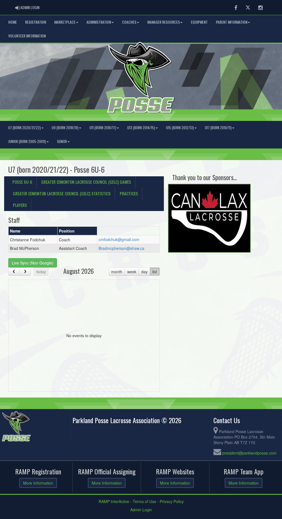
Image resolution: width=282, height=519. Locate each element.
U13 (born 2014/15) (141, 127)
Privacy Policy (172, 501)
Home (12, 22)
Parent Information (231, 22)
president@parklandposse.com (249, 453)
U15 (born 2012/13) (180, 127)
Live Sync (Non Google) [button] (32, 263)
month (116, 271)
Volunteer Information (27, 36)
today (41, 271)
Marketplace (64, 22)
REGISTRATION (35, 22)
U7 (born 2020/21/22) (24, 127)
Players (20, 205)
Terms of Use (144, 501)
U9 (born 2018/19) (65, 127)
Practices (129, 193)
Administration (98, 22)
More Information (38, 483)
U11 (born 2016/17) (103, 127)
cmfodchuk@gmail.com (119, 239)
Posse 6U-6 (22, 182)
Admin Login (141, 509)
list (154, 271)
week (131, 271)
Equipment (199, 22)
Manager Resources (163, 22)
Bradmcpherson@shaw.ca (121, 248)
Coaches (129, 22)
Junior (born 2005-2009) (27, 141)
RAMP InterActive (114, 501)
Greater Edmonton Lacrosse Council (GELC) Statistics (62, 193)
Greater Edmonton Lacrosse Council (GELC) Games (86, 182)
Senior (62, 141)
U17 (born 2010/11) (218, 127)
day (144, 271)
